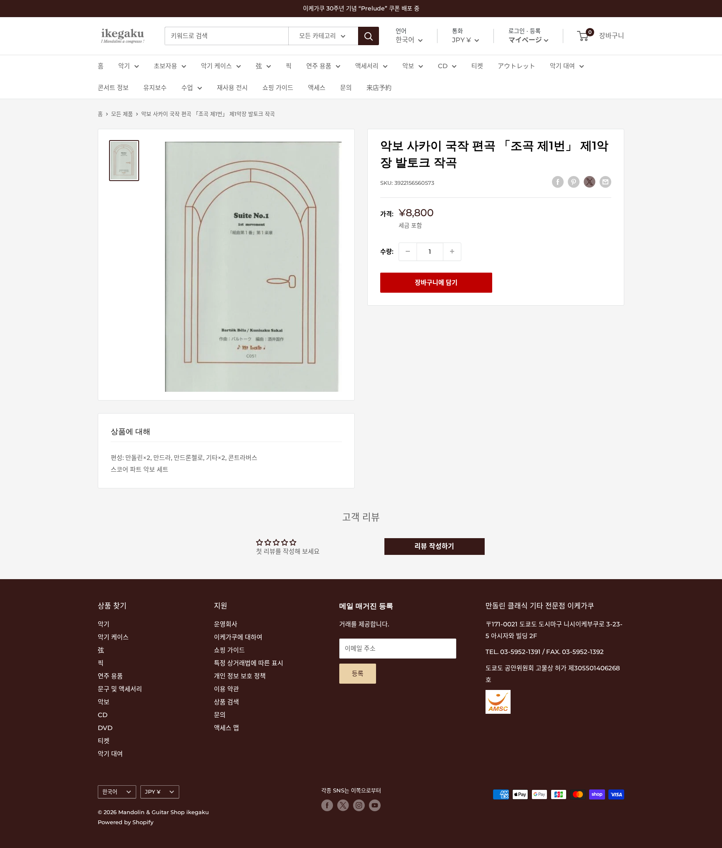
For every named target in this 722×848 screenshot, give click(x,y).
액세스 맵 (226, 728)
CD (442, 66)
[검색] (368, 36)
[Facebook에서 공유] (558, 182)
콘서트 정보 (113, 88)
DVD (105, 728)
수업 (187, 88)
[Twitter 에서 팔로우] (343, 805)
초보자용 (165, 66)
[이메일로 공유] (605, 182)
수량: (387, 251)
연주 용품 (318, 66)
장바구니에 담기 (436, 282)
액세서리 (367, 66)
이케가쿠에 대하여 (238, 637)
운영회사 (225, 624)
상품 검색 (226, 702)
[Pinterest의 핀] (574, 182)
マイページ (525, 40)
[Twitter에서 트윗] (589, 181)
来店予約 (379, 88)
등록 (358, 673)
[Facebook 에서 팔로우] (327, 805)
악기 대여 (562, 66)
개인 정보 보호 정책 (240, 676)
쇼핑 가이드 (277, 88)
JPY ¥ (152, 792)
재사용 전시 (232, 88)
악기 (124, 66)
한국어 (109, 792)
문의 (346, 88)
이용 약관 (226, 689)
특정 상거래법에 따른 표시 (248, 663)
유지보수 (155, 88)
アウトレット (516, 66)
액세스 (316, 88)
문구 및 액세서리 (120, 689)
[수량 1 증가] (452, 251)
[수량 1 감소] (408, 251)
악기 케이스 (216, 66)
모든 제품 (122, 113)
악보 (408, 66)
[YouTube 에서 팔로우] (375, 805)
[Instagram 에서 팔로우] (359, 805)
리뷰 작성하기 (434, 546)
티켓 (477, 66)
